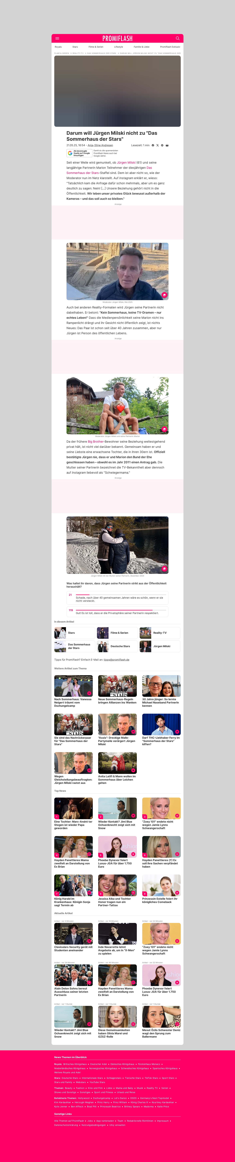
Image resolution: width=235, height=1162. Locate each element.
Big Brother (95, 441)
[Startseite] (117, 38)
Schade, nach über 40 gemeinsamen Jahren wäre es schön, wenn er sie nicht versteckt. (119, 599)
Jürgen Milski (126, 162)
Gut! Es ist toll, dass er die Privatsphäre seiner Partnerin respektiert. (117, 613)
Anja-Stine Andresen (100, 145)
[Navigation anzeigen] (57, 38)
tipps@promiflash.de (116, 659)
